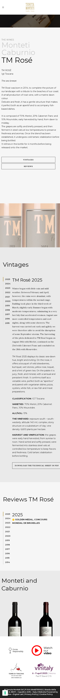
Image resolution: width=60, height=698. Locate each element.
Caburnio (18, 52)
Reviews (28, 166)
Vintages (28, 160)
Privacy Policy (31, 694)
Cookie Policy (46, 694)
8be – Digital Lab (15, 694)
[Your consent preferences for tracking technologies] (5, 693)
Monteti (15, 45)
